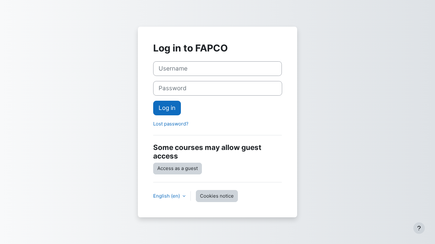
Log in (167, 108)
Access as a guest (177, 168)
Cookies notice (217, 196)
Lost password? (171, 124)
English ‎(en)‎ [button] (167, 196)
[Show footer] (419, 228)
